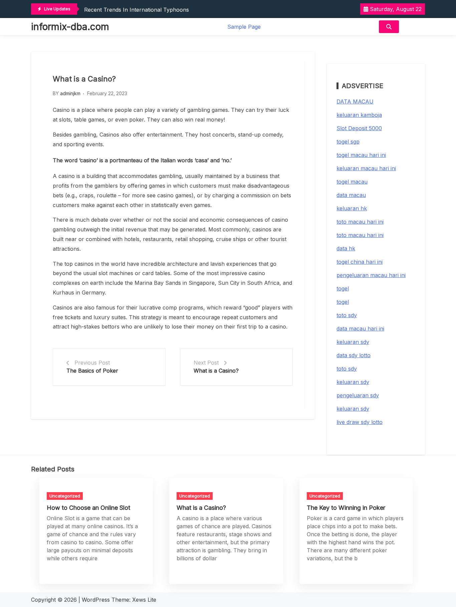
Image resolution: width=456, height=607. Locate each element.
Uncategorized (64, 495)
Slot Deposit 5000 (359, 128)
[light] (413, 26)
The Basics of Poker (92, 370)
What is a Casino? (216, 370)
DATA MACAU (355, 101)
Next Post (206, 362)
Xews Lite (144, 599)
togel (342, 288)
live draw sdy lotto (359, 422)
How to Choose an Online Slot (88, 507)
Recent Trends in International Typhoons (136, 9)
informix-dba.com (70, 26)
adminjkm (70, 93)
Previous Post (92, 362)
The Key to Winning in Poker (346, 507)
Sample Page (244, 26)
